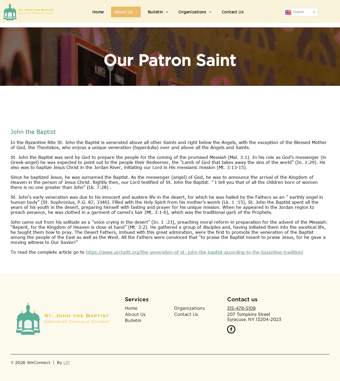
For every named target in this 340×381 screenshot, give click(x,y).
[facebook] (231, 330)
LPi (66, 362)
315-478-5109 (241, 308)
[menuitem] (100, 12)
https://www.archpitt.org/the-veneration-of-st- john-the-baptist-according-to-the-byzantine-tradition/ (194, 252)
